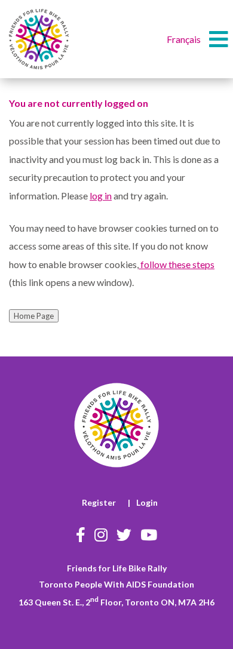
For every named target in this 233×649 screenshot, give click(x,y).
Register (99, 502)
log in (101, 195)
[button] (218, 39)
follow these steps (176, 264)
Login (147, 502)
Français (184, 39)
